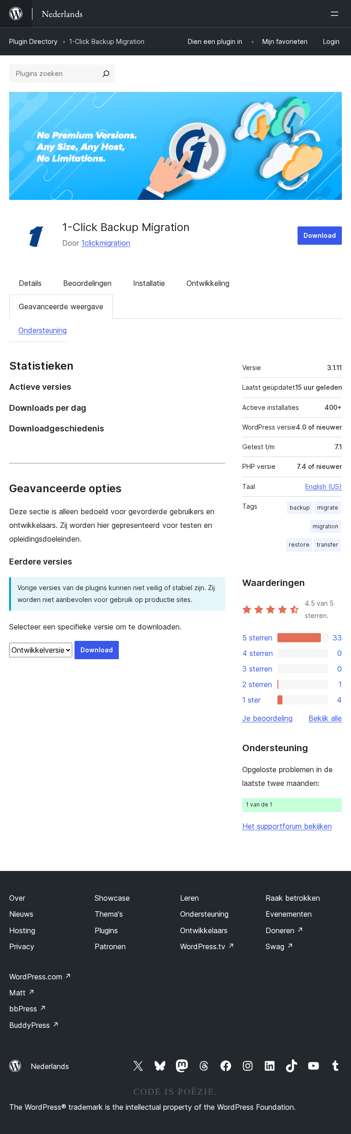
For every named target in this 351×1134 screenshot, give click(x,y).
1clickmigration (105, 242)
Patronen (110, 946)
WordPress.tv (207, 946)
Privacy (21, 946)
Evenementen (289, 914)
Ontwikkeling (207, 283)
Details (30, 283)
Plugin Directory (33, 41)
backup (300, 507)
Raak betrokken (293, 898)
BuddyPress (34, 1025)
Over (17, 898)
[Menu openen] (336, 13)
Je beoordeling (267, 718)
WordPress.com (40, 976)
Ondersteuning (42, 330)
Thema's (109, 914)
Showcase (112, 898)
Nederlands (50, 1066)
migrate (327, 507)
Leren (189, 898)
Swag (279, 946)
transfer (327, 544)
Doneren (284, 930)
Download (319, 235)
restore (299, 544)
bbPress (27, 1008)
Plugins (106, 930)
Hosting (22, 930)
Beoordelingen (87, 283)
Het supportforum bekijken (287, 826)
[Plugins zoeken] (106, 73)
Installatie (149, 283)
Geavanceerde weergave (61, 306)
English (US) (323, 486)
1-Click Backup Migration (126, 227)
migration (325, 526)
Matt (22, 992)
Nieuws (21, 914)
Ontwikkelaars (204, 930)
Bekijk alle (325, 718)
